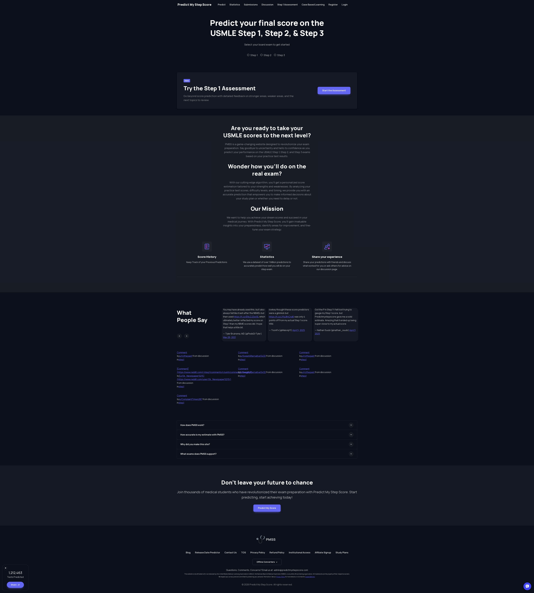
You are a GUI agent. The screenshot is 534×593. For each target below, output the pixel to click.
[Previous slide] (179, 336)
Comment (182, 352)
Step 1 (254, 55)
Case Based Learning (313, 4)
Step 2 (267, 55)
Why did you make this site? (195, 444)
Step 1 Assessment (287, 4)
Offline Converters (266, 562)
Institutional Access (299, 552)
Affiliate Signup (323, 552)
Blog (188, 552)
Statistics (234, 4)
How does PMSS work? (192, 425)
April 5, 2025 (298, 330)
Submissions (251, 4)
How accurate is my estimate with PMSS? (202, 434)
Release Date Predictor (207, 552)
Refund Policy (277, 552)
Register (333, 4)
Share (14, 584)
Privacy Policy (257, 552)
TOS (243, 552)
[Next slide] (186, 336)
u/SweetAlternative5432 (253, 355)
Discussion (267, 4)
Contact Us (230, 552)
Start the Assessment (334, 90)
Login (345, 4)
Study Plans (342, 552)
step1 (181, 359)
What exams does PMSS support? (198, 453)
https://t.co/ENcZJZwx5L (246, 316)
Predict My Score (267, 508)
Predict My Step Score (194, 5)
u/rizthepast (185, 355)
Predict (222, 4)
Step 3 (281, 55)
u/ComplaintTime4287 (190, 399)
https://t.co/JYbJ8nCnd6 (281, 316)
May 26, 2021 (229, 337)
